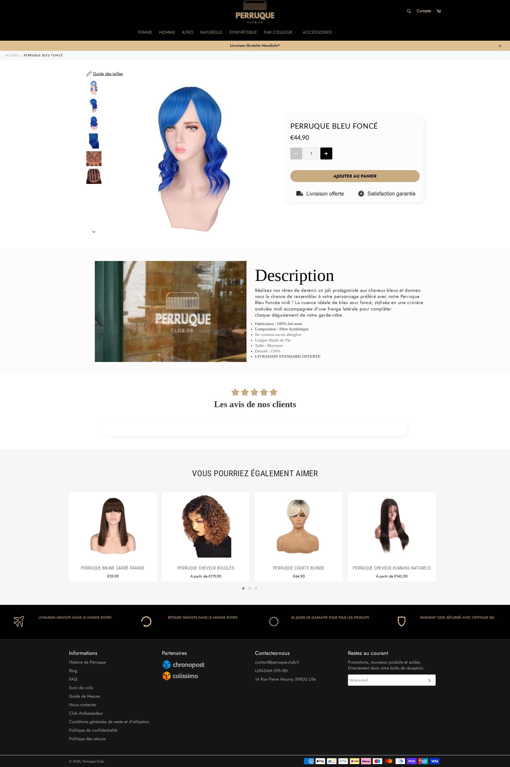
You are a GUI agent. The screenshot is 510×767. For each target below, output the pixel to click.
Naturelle (211, 32)
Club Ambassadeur (86, 713)
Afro (187, 32)
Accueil (12, 55)
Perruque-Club (93, 761)
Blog (73, 671)
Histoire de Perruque (87, 662)
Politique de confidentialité (93, 730)
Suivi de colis (81, 688)
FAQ (73, 679)
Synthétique (243, 32)
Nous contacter (82, 705)
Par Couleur (279, 32)
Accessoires (318, 32)
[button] (243, 588)
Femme (145, 32)
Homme (167, 32)
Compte (424, 11)
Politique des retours (87, 739)
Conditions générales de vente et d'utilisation (109, 722)
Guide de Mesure (84, 696)
